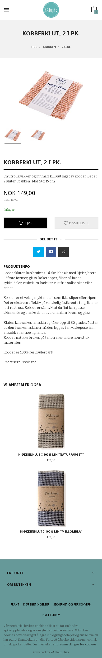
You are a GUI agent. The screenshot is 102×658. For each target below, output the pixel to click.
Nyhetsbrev (51, 615)
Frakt (15, 604)
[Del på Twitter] (38, 252)
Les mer (38, 644)
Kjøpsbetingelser (36, 604)
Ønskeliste (78, 223)
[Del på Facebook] (51, 252)
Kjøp (28, 223)
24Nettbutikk (60, 652)
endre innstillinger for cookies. (75, 644)
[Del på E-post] (63, 252)
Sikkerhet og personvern (72, 604)
